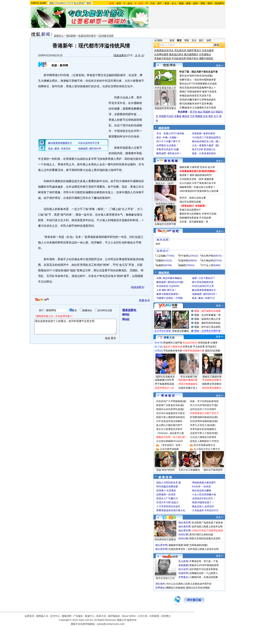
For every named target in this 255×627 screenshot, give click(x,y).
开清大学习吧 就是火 (167, 502)
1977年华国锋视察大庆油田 (202, 83)
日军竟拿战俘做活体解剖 (169, 421)
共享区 (158, 350)
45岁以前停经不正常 (203, 286)
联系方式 (101, 616)
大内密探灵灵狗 (187, 179)
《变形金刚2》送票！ (171, 445)
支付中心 (55, 616)
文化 (205, 116)
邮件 (195, 3)
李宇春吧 (183, 255)
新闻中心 (59, 35)
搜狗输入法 (42, 616)
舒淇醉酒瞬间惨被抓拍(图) (204, 417)
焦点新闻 (183, 561)
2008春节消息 (106, 35)
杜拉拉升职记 (190, 342)
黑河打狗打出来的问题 (201, 534)
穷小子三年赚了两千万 (168, 141)
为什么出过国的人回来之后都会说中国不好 (189, 583)
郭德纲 (206, 111)
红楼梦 (214, 342)
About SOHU (129, 616)
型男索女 (183, 577)
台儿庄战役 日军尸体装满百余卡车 (197, 183)
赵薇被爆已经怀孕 (164, 380)
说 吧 (175, 231)
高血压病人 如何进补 (203, 506)
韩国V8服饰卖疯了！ (203, 502)
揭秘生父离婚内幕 (212, 376)
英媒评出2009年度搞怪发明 (204, 565)
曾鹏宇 (183, 79)
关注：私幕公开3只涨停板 (170, 133)
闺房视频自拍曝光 (165, 203)
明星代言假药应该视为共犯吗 (204, 538)
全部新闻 (154, 616)
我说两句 (219, 3)
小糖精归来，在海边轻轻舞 (203, 577)
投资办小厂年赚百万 (167, 498)
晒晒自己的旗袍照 (175, 587)
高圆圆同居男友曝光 (165, 108)
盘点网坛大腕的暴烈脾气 (169, 425)
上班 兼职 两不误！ (166, 290)
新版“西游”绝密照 (165, 470)
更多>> (220, 65)
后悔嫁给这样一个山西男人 (203, 573)
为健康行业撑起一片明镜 (169, 298)
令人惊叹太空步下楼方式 (207, 449)
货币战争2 (210, 346)
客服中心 (89, 616)
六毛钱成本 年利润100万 (205, 510)
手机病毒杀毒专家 (172, 350)
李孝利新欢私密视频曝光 (203, 429)
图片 (201, 40)
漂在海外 (160, 583)
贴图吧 (159, 265)
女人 (174, 3)
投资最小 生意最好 (166, 490)
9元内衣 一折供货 (201, 486)
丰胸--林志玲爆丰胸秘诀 (169, 278)
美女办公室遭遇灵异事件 (169, 429)
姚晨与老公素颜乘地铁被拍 (170, 417)
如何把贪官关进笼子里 (199, 95)
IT (147, 3)
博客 (202, 3)
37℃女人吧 (207, 265)
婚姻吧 (182, 265)
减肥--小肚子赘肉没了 (203, 278)
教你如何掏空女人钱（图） (206, 141)
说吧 (208, 40)
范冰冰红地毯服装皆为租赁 (170, 413)
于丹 (192, 116)
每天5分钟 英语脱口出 (204, 149)
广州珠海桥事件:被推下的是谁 (201, 91)
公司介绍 (142, 616)
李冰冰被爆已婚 (188, 376)
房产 (159, 3)
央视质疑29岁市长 (164, 50)
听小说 (158, 346)
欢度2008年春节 (87, 35)
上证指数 (161, 255)
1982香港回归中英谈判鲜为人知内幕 (199, 191)
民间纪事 (183, 534)
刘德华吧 (183, 260)
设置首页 (29, 616)
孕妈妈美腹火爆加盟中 (204, 482)
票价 (210, 116)
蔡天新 (183, 103)
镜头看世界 (184, 522)
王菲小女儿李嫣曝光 (189, 470)
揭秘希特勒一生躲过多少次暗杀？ (197, 187)
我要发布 (144, 300)
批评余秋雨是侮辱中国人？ (201, 87)
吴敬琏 (177, 116)
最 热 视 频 (171, 160)
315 (213, 111)
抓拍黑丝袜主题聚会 (165, 539)
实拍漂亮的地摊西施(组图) (204, 421)
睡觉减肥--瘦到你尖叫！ (169, 153)
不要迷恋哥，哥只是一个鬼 (203, 561)
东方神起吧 (207, 260)
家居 (167, 3)
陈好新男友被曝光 (211, 388)
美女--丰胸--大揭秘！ (167, 137)
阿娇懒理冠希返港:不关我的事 (195, 217)
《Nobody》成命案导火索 (170, 433)
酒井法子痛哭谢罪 (213, 470)
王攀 (181, 107)
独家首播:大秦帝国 (189, 167)
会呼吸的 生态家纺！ (167, 145)
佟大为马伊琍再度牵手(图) (204, 405)
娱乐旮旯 (183, 569)
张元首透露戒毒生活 (204, 445)
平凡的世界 (199, 346)
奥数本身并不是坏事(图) (200, 103)
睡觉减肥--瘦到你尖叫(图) (169, 282)
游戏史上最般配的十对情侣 (204, 441)
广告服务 (78, 616)
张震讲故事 (204, 342)
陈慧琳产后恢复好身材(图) (170, 405)
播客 (188, 3)
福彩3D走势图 (212, 350)
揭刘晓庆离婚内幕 (188, 380)
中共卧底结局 (179, 58)
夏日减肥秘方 (191, 54)
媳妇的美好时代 (203, 175)
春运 (200, 111)
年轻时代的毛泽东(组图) (200, 75)
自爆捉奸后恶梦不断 (165, 224)
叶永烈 (170, 116)
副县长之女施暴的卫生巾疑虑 (200, 107)
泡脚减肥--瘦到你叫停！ (205, 294)
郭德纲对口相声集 (172, 342)
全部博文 (166, 616)
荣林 (181, 91)
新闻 (172, 40)
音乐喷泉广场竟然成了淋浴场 (207, 522)
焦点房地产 (80, 3)
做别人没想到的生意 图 (168, 482)
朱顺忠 (183, 95)
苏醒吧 (159, 260)
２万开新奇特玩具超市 (168, 506)
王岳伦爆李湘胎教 (169, 449)
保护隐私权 (114, 616)
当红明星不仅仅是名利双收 (203, 569)
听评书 (158, 342)
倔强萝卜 (184, 175)
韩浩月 (183, 87)
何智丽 (162, 116)
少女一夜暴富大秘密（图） (206, 145)
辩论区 (125, 319)
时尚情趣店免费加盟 (167, 486)
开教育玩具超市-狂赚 (167, 149)
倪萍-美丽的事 (206, 179)
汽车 (152, 3)
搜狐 (51, 3)
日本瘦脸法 (205, 54)
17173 (69, 3)
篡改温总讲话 (176, 54)
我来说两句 (120, 55)
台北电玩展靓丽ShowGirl (169, 441)
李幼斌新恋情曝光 (211, 380)
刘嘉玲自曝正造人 (188, 388)
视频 (181, 3)
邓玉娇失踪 (180, 50)
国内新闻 (71, 35)
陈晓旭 (198, 116)
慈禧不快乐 (192, 58)
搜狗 (88, 3)
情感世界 (183, 573)
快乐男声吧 (207, 255)
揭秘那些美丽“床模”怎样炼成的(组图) (188, 545)
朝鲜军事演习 (194, 50)
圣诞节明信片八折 (164, 388)
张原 (181, 99)
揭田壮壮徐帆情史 (165, 376)
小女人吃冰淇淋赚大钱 (204, 494)
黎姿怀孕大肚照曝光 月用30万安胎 (197, 213)
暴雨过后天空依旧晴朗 (198, 587)
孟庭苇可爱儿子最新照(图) (204, 433)
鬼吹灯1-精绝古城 (172, 346)
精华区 (125, 314)
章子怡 (193, 111)
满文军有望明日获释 (190, 201)
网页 (179, 40)
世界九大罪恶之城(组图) (203, 425)
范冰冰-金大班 (207, 167)
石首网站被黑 (161, 54)
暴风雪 (185, 116)
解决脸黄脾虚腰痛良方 (204, 290)
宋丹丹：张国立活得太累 (192, 197)
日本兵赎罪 (208, 50)
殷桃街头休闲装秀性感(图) (170, 409)
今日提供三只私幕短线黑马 (206, 137)
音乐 (194, 40)
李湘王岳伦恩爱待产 (190, 209)
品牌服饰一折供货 (166, 494)
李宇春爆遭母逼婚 (164, 384)
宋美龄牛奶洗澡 (162, 58)
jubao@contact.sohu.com (111, 624)
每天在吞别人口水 (165, 578)
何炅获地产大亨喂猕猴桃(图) (171, 401)
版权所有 (132, 620)
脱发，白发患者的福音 (204, 153)
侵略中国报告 (206, 58)
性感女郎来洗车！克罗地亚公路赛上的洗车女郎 (194, 549)
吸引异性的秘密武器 (203, 282)
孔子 (216, 116)
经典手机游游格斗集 (193, 350)
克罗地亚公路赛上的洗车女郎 (207, 526)
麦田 (192, 175)
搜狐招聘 (66, 616)
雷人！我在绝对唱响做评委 (201, 79)
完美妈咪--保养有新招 (203, 133)
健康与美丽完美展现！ (168, 294)
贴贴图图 (183, 565)
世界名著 (187, 346)
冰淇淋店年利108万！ (203, 498)
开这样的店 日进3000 (167, 286)
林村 (158, 243)
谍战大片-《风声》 (165, 183)
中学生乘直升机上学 (165, 88)
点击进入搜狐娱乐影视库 (203, 437)
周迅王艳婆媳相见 (188, 384)
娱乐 (130, 3)
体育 (118, 3)
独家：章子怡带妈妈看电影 (204, 401)
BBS (210, 3)
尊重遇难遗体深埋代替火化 (170, 510)
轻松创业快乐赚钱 (201, 490)
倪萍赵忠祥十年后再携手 (203, 409)
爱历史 (183, 75)
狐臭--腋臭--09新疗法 (203, 298)
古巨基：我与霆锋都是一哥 (193, 221)
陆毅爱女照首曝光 (211, 384)
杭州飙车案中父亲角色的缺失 (200, 99)
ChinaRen (60, 3)
